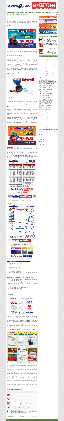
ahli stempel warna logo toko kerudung (14, 51)
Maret (40, 131)
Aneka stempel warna (35, 12)
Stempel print (41, 115)
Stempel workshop (42, 126)
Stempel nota (48, 105)
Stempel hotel (41, 97)
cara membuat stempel (43, 65)
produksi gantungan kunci (50, 83)
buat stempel (50, 63)
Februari (40, 136)
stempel (21, 148)
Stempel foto (48, 95)
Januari (40, 137)
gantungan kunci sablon (43, 71)
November (40, 141)
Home (8, 14)
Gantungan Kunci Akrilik (53, 12)
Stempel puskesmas (43, 117)
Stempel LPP (41, 103)
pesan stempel (42, 83)
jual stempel (41, 77)
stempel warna (48, 124)
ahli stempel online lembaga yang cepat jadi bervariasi (20, 406)
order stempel (41, 79)
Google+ (17, 389)
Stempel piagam (51, 113)
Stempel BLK (41, 91)
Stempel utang (42, 124)
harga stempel (51, 71)
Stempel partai (48, 109)
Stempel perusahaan (43, 113)
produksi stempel (42, 85)
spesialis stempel (42, 87)
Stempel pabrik (48, 107)
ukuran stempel (50, 126)
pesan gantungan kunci (52, 81)
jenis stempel (41, 75)
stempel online (42, 107)
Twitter (20, 389)
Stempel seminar (51, 117)
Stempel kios (48, 99)
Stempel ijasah (48, 97)
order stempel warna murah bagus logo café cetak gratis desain (21, 402)
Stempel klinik (41, 101)
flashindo (47, 67)
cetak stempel (51, 65)
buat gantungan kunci (43, 63)
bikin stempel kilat (13, 14)
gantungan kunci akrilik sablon (44, 69)
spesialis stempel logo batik (15, 410)
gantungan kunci (53, 67)
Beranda (22, 416)
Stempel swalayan (42, 119)
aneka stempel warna (14, 420)
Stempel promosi (48, 115)
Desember (40, 132)
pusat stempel (49, 85)
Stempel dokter (42, 95)
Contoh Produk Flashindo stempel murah (21, 12)
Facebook (13, 389)
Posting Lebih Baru (10, 416)
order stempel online (49, 79)
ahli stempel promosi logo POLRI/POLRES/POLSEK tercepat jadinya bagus (50, 44)
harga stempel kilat (42, 73)
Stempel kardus (42, 99)
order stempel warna (43, 81)
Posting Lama (34, 416)
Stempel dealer (49, 93)
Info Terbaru (9, 12)
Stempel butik (47, 91)
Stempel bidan (49, 89)
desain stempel (42, 67)
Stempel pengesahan (50, 111)
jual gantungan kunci (49, 75)
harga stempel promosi (51, 73)
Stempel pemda (42, 111)
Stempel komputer (49, 101)
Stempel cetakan (42, 93)
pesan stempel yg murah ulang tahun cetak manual (19, 398)
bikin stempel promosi (51, 61)
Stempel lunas (48, 103)
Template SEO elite (55, 420)
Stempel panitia (42, 109)
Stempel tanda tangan (51, 119)
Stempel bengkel (42, 89)
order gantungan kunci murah (50, 77)
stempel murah (43, 12)
